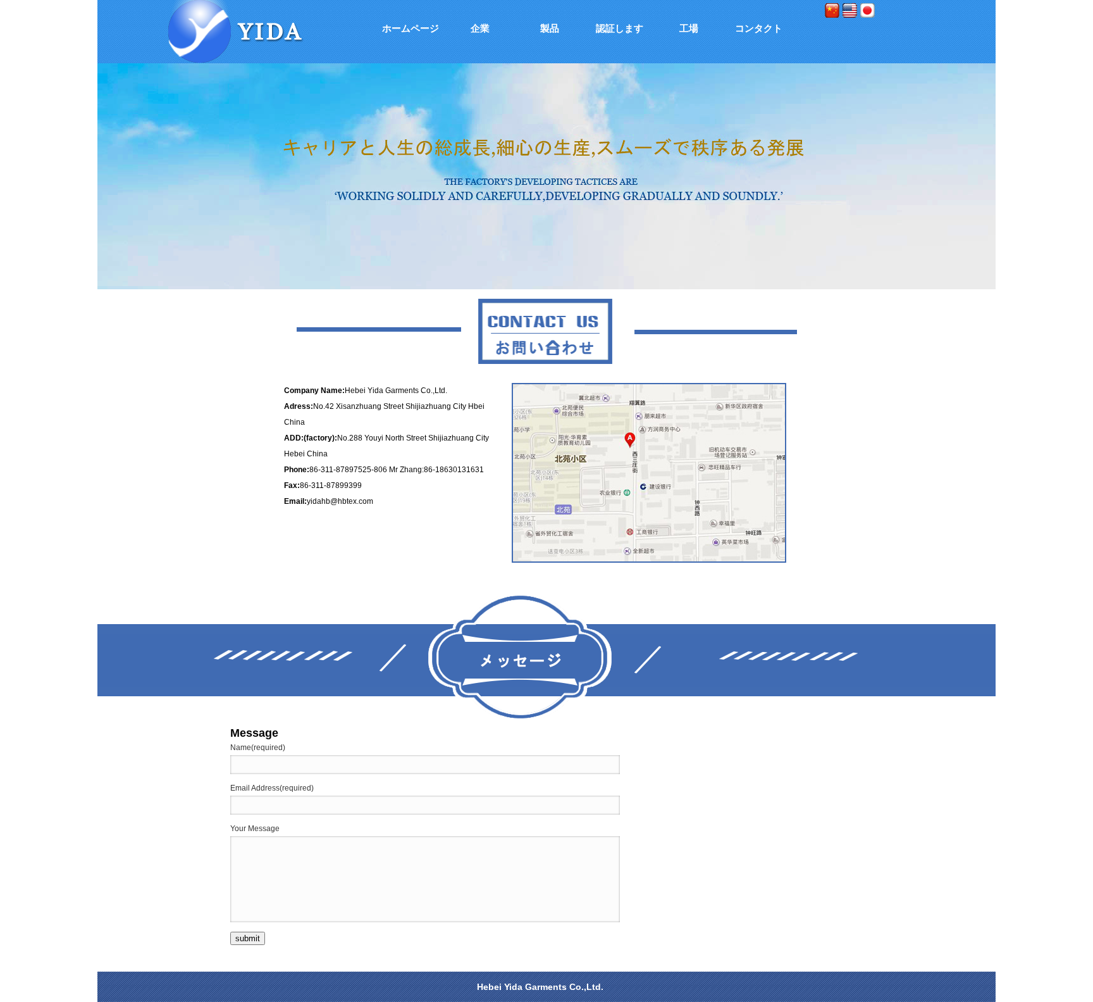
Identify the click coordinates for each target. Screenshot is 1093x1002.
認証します (619, 28)
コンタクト (758, 28)
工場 (688, 28)
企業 (480, 28)
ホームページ (410, 28)
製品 (549, 28)
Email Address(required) (272, 788)
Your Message (255, 828)
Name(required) (257, 747)
